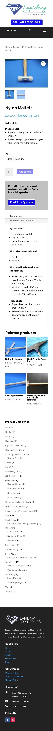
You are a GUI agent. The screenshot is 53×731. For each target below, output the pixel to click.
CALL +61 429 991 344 (26, 22)
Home (8, 47)
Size (8, 154)
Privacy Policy (11, 673)
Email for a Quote (20, 202)
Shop (7, 662)
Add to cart (25, 171)
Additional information (21, 221)
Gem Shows (10, 658)
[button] (43, 63)
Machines (9, 655)
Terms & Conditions (14, 676)
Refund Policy (11, 680)
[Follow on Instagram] (13, 719)
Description (16, 216)
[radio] (9, 159)
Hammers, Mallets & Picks (24, 47)
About (8, 651)
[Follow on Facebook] (7, 719)
